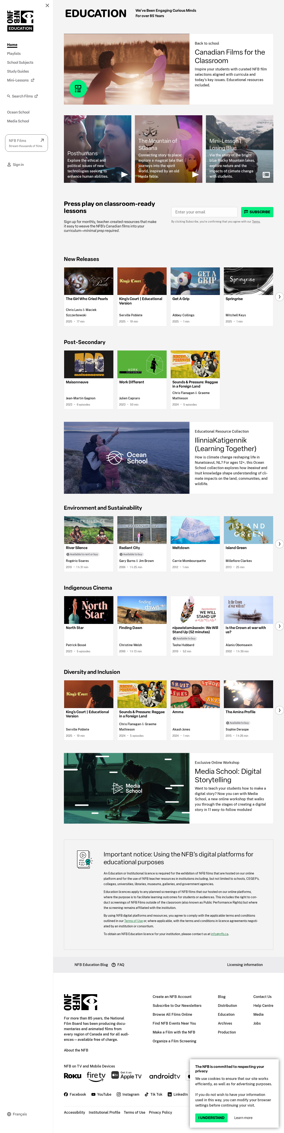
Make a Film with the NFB (174, 1032)
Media (258, 1014)
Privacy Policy (160, 1112)
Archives (225, 1023)
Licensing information (245, 965)
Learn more (243, 1118)
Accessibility (74, 1112)
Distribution (227, 1006)
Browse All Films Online (172, 1014)
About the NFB (76, 1050)
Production (227, 1032)
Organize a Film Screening (174, 1041)
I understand (211, 1118)
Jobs (257, 1023)
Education (96, 13)
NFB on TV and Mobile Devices (89, 1066)
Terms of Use (133, 921)
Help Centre (263, 1006)
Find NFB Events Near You (174, 1023)
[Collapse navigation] (47, 5)
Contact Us (262, 997)
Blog (222, 997)
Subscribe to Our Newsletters (177, 1006)
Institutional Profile (104, 1112)
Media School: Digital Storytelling (228, 775)
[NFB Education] (20, 21)
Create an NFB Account (172, 997)
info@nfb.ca (219, 934)
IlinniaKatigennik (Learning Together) (225, 444)
